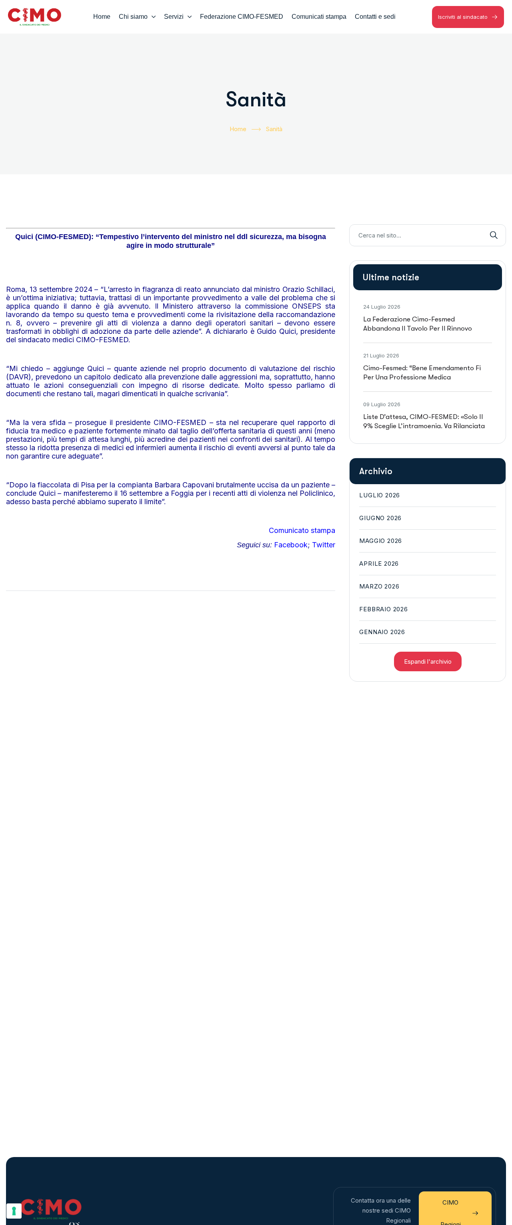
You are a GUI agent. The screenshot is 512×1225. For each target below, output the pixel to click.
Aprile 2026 (379, 563)
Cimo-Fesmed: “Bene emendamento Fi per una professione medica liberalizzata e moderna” (422, 377)
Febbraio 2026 (383, 609)
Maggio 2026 (380, 541)
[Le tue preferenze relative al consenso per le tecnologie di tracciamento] (14, 1211)
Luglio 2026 (379, 495)
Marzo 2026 (379, 586)
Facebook (291, 545)
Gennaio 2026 (382, 632)
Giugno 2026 (380, 518)
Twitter (323, 545)
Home (238, 129)
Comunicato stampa (302, 530)
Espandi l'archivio (428, 661)
